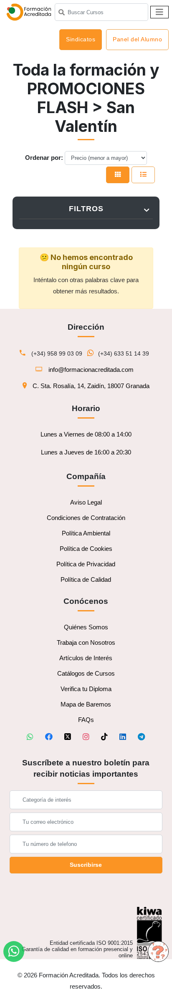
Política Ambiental (86, 533)
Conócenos (85, 601)
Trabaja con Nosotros (86, 642)
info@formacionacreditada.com (91, 369)
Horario (86, 408)
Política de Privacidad (85, 564)
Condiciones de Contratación (86, 517)
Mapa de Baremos (86, 704)
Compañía (86, 476)
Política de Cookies (86, 548)
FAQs (86, 719)
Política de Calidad (86, 579)
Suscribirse (86, 864)
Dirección (86, 327)
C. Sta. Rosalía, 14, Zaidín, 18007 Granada (91, 385)
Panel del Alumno (137, 39)
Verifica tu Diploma (86, 688)
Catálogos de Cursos (86, 673)
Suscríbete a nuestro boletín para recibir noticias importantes (85, 768)
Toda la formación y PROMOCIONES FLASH (86, 89)
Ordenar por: (44, 157)
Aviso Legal (86, 502)
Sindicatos (80, 39)
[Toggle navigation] (159, 12)
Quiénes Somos (86, 627)
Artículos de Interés (85, 657)
